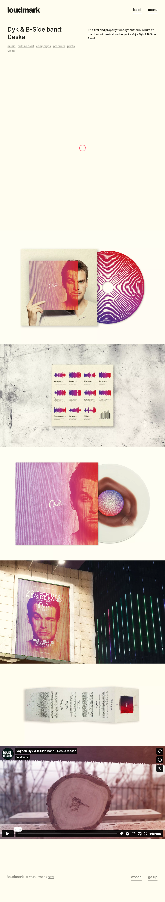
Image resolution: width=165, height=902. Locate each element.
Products (59, 46)
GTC (51, 877)
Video (11, 50)
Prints (71, 46)
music (11, 46)
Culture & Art (26, 46)
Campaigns (43, 46)
